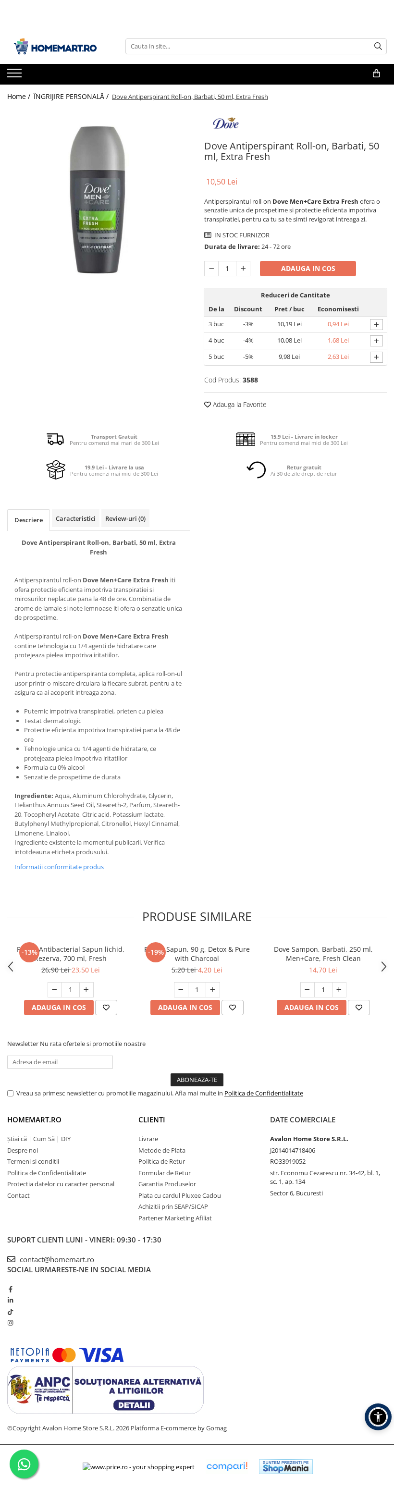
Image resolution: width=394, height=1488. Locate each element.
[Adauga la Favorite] (106, 1007)
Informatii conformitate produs (59, 866)
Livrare (148, 1138)
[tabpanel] (98, 200)
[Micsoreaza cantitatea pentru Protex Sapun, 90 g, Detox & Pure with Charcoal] (181, 989)
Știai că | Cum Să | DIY (39, 1138)
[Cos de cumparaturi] (376, 73)
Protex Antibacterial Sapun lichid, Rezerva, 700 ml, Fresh (70, 954)
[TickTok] (10, 1311)
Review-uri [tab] (125, 518)
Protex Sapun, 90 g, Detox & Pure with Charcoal (197, 954)
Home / (19, 96)
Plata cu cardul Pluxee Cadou (179, 1195)
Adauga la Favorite (239, 404)
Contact (18, 1195)
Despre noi (22, 1150)
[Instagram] (10, 1322)
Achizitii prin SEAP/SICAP (173, 1206)
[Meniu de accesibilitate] (378, 1416)
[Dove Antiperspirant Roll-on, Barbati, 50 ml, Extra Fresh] (98, 200)
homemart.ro (34, 1119)
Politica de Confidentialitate (263, 1093)
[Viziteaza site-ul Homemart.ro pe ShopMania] (286, 1466)
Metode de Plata (161, 1150)
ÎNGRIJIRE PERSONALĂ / (72, 96)
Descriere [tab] (28, 520)
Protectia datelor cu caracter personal (60, 1184)
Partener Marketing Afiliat (175, 1218)
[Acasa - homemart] (55, 46)
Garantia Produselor (167, 1184)
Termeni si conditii (33, 1161)
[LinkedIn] (10, 1300)
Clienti (151, 1119)
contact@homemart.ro (56, 1259)
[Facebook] (10, 1289)
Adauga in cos (308, 268)
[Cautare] (378, 46)
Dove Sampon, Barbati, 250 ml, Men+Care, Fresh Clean (323, 954)
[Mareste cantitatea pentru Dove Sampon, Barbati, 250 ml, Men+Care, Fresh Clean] (339, 989)
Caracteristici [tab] (76, 518)
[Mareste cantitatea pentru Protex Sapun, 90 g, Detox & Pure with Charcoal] (213, 989)
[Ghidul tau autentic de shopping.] (227, 1466)
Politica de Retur (161, 1161)
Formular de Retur (164, 1172)
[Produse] (15, 76)
